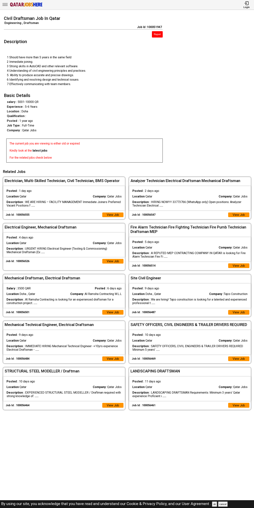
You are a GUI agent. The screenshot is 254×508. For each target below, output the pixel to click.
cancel (222, 504)
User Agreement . (196, 503)
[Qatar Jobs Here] (26, 6)
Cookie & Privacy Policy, (147, 503)
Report (157, 34)
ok (214, 504)
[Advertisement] (211, 90)
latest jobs (40, 150)
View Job (113, 215)
